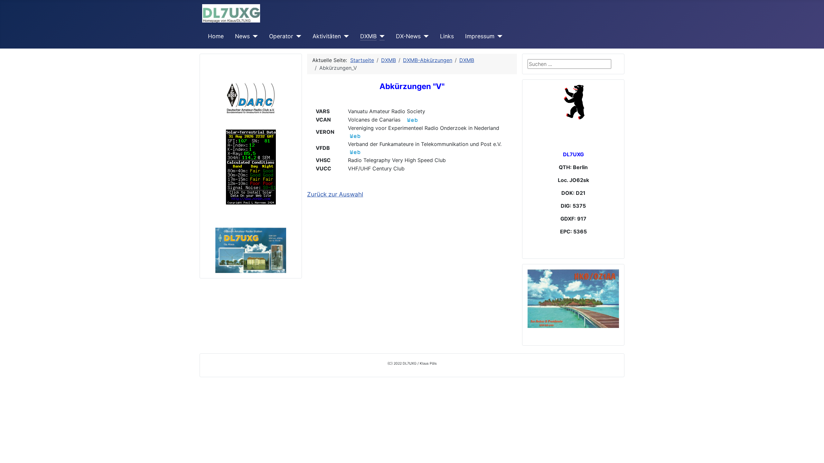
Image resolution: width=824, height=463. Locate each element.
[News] (254, 36)
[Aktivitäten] (345, 36)
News (242, 36)
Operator (281, 36)
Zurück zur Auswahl (335, 194)
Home (216, 36)
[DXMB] (381, 36)
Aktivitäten (327, 36)
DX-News (408, 36)
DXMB (368, 36)
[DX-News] (425, 36)
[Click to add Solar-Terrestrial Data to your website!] (251, 166)
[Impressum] (498, 36)
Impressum (479, 36)
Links (447, 36)
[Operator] (297, 36)
